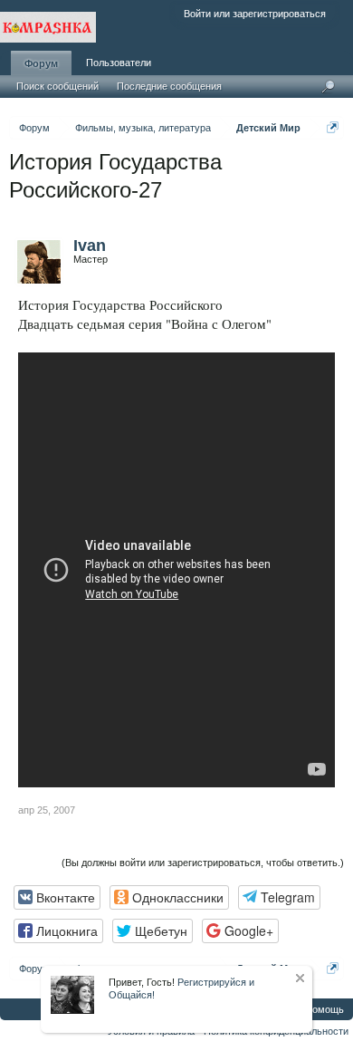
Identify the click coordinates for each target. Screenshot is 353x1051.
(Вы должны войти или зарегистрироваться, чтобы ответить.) (203, 862)
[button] (57, 897)
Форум (41, 63)
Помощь (324, 1009)
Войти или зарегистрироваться (255, 13)
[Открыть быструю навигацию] (333, 127)
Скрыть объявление (300, 978)
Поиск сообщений (57, 86)
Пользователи (118, 62)
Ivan (89, 245)
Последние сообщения (169, 86)
